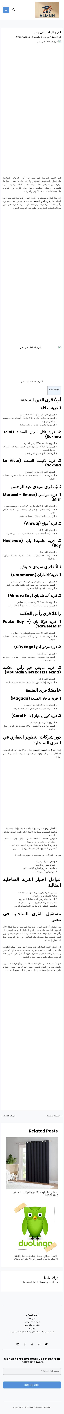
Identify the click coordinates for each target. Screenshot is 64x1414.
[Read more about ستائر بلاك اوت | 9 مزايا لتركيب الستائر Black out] (32, 1163)
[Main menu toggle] (6, 10)
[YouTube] (17, 1344)
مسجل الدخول (38, 1282)
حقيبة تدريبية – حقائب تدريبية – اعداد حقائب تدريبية (32, 1331)
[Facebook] (25, 1344)
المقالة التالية (8, 1115)
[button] (13, 10)
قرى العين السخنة (42, 201)
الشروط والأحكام (32, 1325)
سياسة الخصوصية (32, 1321)
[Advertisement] (32, 79)
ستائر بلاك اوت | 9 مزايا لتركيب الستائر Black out (36, 1193)
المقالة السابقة (55, 1115)
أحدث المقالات (32, 1315)
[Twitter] (46, 1344)
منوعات (46, 37)
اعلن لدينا (32, 1318)
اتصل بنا (32, 1328)
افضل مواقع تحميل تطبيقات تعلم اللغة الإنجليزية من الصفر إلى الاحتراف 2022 (36, 1257)
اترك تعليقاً (56, 37)
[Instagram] (32, 1344)
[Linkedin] (39, 1344)
